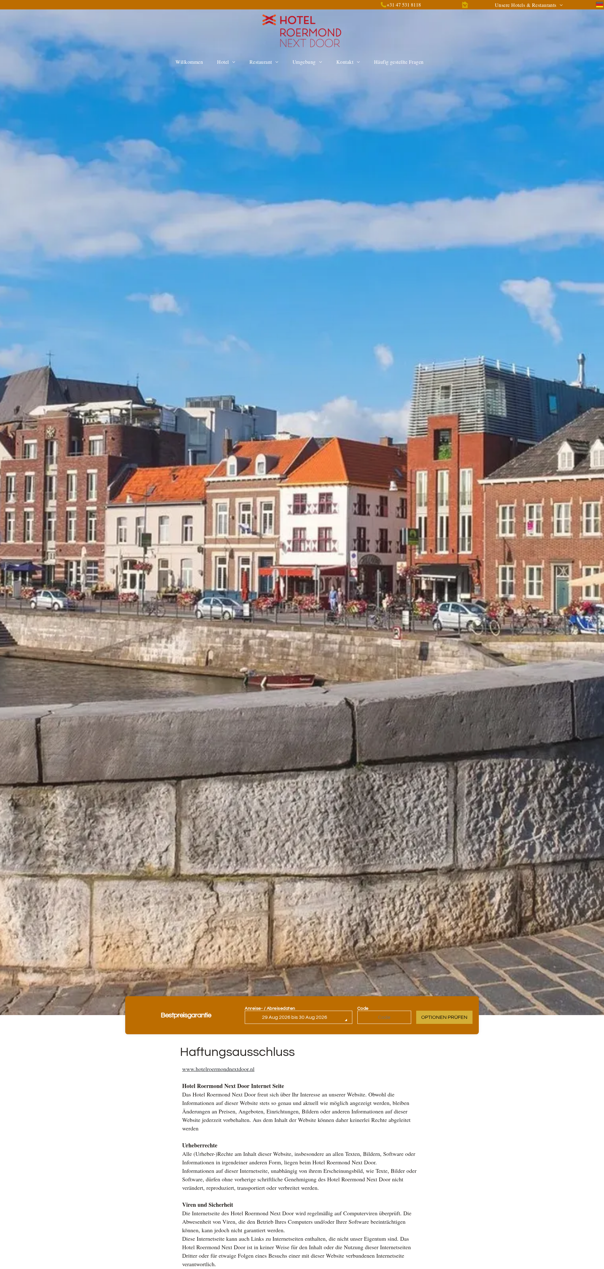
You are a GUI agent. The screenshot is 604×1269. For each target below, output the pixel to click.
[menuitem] (529, 5)
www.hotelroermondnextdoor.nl (218, 1069)
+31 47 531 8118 (404, 4)
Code (363, 1008)
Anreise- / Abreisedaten (270, 1008)
